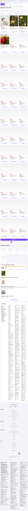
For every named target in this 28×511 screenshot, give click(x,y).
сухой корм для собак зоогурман (17, 354)
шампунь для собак (23, 328)
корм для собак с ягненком (10, 383)
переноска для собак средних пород (23, 349)
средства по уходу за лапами (23, 335)
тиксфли (9, 331)
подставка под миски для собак (23, 400)
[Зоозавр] (1, 2)
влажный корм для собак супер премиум (17, 377)
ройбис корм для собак (17, 310)
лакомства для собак (17, 380)
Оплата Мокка (14, 433)
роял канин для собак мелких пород (17, 340)
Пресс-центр (14, 423)
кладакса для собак (23, 310)
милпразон (9, 314)
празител (9, 316)
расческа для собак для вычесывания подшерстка (24, 375)
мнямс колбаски (17, 382)
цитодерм (16, 391)
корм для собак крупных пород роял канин (17, 339)
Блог (14, 438)
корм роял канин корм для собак (11, 387)
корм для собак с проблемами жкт (17, 320)
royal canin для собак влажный (17, 366)
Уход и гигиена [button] (3, 315)
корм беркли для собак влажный (17, 370)
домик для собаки (23, 352)
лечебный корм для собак (17, 313)
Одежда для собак (12, 6)
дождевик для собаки (23, 396)
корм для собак (10, 367)
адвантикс (9, 306)
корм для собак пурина (17, 355)
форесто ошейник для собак (23, 305)
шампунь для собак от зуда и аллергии (11, 337)
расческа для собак (23, 371)
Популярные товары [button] (4, 314)
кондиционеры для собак (23, 317)
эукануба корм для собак (10, 390)
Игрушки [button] (2, 319)
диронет (9, 308)
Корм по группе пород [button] (3, 310)
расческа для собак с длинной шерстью (23, 373)
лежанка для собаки (23, 339)
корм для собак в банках (10, 380)
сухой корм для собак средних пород (17, 346)
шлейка (22, 360)
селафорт (9, 317)
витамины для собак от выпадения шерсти (11, 355)
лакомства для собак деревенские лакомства (17, 384)
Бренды (14, 436)
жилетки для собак (23, 397)
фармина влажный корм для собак (17, 374)
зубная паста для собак (24, 337)
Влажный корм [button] (3, 312)
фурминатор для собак (24, 378)
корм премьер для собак (17, 311)
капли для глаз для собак (10, 340)
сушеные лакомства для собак (17, 389)
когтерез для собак (23, 380)
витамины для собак (10, 354)
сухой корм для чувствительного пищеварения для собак (17, 326)
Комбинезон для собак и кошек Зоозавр (7, 286)
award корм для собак (17, 312)
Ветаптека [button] (2, 306)
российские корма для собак (11, 378)
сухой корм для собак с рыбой (17, 361)
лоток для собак (23, 336)
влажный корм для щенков (17, 379)
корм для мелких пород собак (17, 335)
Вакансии (14, 427)
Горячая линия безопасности (14, 426)
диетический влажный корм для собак (17, 329)
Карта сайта (14, 420)
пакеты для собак (23, 323)
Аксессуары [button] (3, 321)
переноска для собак (23, 345)
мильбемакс (9, 313)
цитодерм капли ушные (17, 399)
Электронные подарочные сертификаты (14, 431)
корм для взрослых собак (10, 386)
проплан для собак (10, 393)
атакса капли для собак (24, 309)
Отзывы (14, 437)
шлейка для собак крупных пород (23, 361)
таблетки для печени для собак (10, 343)
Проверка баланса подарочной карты (14, 432)
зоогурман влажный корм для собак (17, 373)
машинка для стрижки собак (23, 377)
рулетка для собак (23, 369)
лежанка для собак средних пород (23, 343)
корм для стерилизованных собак (10, 373)
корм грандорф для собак (17, 307)
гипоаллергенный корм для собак (17, 315)
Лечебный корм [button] (3, 308)
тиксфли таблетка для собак (10, 348)
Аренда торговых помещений (14, 425)
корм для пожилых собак (10, 384)
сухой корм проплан (17, 351)
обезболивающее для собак (11, 332)
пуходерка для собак (23, 381)
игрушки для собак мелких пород (23, 386)
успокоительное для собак (10, 361)
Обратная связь (14, 419)
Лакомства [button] (2, 313)
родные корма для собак (10, 399)
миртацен (9, 315)
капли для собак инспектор (10, 347)
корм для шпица (10, 377)
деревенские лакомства (9, 324)
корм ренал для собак (17, 390)
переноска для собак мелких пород (23, 348)
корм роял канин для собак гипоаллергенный (17, 323)
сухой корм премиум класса (17, 358)
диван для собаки (23, 340)
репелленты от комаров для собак (10, 353)
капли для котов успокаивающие (17, 392)
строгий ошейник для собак (23, 358)
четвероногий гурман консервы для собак (17, 369)
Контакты (14, 428)
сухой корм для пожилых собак (16, 362)
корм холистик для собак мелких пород (17, 332)
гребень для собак (23, 372)
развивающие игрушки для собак (24, 387)
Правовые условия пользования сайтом (14, 456)
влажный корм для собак (17, 365)
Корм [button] (2, 307)
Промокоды (14, 435)
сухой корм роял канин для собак (17, 350)
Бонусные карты (14, 430)
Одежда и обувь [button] (3, 320)
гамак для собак (23, 344)
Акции (14, 434)
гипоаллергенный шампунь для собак (23, 333)
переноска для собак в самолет (24, 346)
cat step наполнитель (10, 325)
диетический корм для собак (17, 318)
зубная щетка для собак (23, 338)
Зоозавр (1, 6)
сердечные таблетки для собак (10, 341)
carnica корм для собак (17, 308)
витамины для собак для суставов (10, 357)
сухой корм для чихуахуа (16, 359)
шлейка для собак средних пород (23, 364)
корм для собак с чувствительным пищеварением (17, 317)
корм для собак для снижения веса (17, 327)
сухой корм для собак (17, 349)
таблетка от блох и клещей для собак (10, 351)
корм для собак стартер (10, 389)
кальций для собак (10, 358)
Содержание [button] (3, 316)
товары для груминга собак (23, 379)
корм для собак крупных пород (16, 334)
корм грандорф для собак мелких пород (17, 343)
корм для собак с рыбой (10, 381)
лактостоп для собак (23, 308)
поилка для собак (23, 399)
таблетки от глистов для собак (10, 362)
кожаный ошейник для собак (24, 359)
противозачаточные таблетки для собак (10, 336)
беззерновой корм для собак (11, 375)
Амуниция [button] (2, 317)
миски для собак (23, 398)
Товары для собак (5, 6)
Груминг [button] (2, 318)
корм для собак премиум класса (10, 369)
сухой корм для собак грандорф (17, 356)
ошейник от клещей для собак (10, 350)
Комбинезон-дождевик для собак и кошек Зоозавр (9, 277)
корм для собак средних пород (16, 337)
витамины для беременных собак (17, 394)
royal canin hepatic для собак (17, 321)
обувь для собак (23, 394)
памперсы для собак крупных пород (23, 319)
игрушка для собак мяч (24, 388)
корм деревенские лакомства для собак (10, 394)
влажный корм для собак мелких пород (17, 348)
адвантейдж (9, 305)
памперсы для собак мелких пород (23, 320)
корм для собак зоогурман (10, 398)
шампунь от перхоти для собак (23, 332)
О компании (14, 422)
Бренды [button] (2, 305)
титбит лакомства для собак (17, 381)
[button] (4, 13)
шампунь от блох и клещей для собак (23, 330)
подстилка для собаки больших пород (23, 341)
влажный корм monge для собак (17, 367)
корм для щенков (10, 366)
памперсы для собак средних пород (23, 322)
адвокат (9, 307)
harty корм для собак (17, 309)
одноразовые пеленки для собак (24, 327)
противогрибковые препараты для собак (10, 344)
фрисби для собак (23, 389)
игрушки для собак (23, 383)
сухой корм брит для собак (17, 352)
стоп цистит (9, 319)
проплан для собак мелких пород (17, 342)
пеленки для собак (23, 324)
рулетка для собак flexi (23, 370)
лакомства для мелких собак (17, 385)
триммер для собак (23, 382)
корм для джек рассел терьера (11, 376)
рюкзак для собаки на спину (23, 351)
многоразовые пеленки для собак (23, 325)
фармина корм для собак (17, 305)
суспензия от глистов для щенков (23, 307)
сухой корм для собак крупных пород (17, 345)
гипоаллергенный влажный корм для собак (17, 331)
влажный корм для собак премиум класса (17, 376)
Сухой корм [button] (3, 311)
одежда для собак (23, 395)
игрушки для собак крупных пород (23, 384)
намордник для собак (23, 368)
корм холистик (10, 368)
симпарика (9, 318)
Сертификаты (14, 418)
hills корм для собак (10, 392)
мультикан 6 (22, 315)
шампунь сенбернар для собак (23, 329)
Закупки (14, 424)
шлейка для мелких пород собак (23, 363)
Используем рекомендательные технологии (14, 457)
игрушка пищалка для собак (23, 390)
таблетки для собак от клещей (10, 345)
